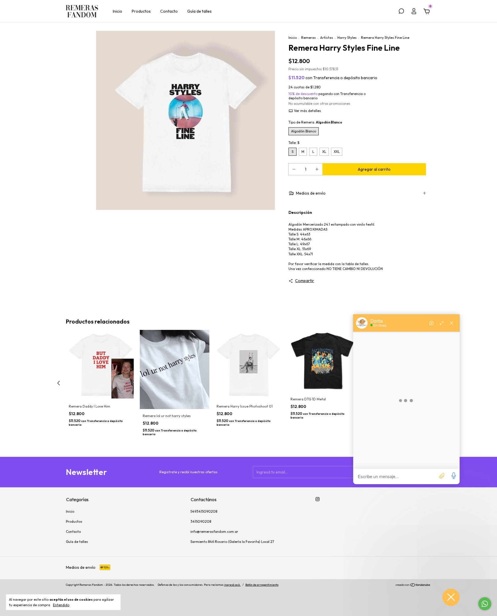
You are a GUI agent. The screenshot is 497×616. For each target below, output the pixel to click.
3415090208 (200, 521)
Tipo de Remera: (315, 122)
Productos (141, 11)
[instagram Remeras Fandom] (317, 499)
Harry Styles (347, 37)
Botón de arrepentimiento (261, 585)
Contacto (169, 11)
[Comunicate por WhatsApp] (484, 603)
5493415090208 (203, 511)
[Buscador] (401, 12)
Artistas (326, 37)
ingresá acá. (232, 585)
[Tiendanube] (413, 585)
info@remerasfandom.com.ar (214, 531)
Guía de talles (199, 11)
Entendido (61, 605)
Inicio (117, 11)
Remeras (308, 37)
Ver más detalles (307, 111)
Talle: (293, 142)
